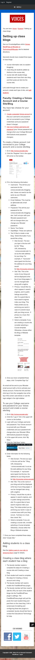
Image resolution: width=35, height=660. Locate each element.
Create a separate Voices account (18, 114)
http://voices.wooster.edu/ (19, 151)
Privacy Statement (5, 659)
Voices (17, 18)
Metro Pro (16, 652)
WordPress (15, 654)
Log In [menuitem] (3, 2)
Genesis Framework (26, 652)
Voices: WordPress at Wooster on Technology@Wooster (16, 46)
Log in (21, 654)
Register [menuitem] (9, 2)
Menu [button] (19, 7)
